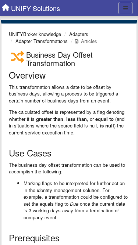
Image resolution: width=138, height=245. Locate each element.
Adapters (78, 33)
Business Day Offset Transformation (59, 58)
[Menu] (125, 8)
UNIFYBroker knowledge (35, 33)
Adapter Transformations (41, 40)
